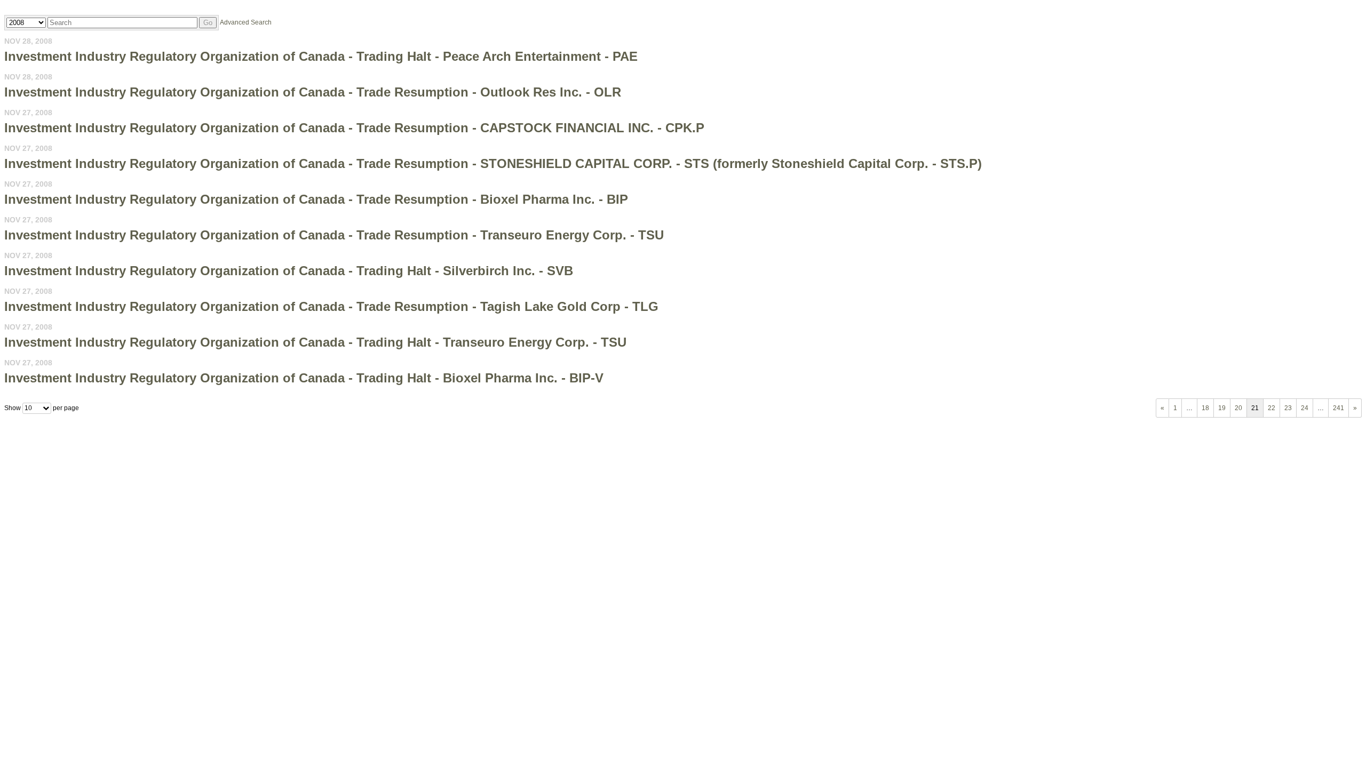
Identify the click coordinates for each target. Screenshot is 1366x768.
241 (1338, 408)
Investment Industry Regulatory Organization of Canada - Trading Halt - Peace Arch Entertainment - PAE (321, 56)
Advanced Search (246, 22)
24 (1304, 408)
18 (1205, 408)
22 (1271, 408)
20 (1238, 408)
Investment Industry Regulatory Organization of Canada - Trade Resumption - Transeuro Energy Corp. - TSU (334, 235)
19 (1222, 408)
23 (1288, 408)
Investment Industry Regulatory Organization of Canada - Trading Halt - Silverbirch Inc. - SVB (288, 270)
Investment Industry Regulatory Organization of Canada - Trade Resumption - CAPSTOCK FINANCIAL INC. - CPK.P (354, 128)
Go (207, 23)
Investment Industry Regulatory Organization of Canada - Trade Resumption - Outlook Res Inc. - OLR (312, 92)
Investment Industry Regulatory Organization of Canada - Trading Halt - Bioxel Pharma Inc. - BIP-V (303, 378)
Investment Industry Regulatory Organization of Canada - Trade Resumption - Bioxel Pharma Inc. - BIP (316, 199)
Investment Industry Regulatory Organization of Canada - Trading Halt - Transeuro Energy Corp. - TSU (315, 342)
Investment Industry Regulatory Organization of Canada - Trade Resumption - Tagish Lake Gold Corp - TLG (331, 306)
